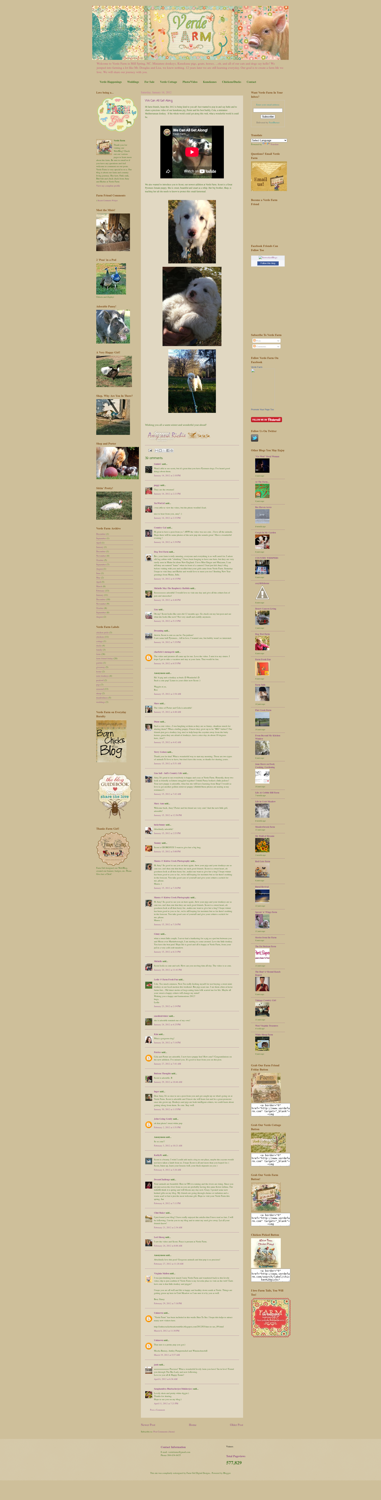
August (99, 568)
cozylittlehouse (262, 583)
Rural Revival (262, 886)
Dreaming (159, 630)
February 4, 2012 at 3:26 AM (167, 1169)
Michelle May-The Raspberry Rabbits (172, 588)
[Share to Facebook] (168, 450)
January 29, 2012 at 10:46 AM (168, 1081)
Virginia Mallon (161, 1273)
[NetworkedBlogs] (268, 257)
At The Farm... (262, 481)
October (100, 560)
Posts (258, 340)
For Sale (149, 82)
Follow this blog (268, 263)
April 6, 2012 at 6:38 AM (165, 1379)
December (101, 533)
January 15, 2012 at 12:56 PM (168, 815)
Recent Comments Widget (108, 200)
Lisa (156, 609)
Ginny (157, 934)
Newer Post (148, 1425)
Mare (156, 703)
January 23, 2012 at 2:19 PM (167, 1006)
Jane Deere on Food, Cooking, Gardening (265, 765)
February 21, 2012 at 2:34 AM (168, 1227)
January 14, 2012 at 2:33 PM (167, 517)
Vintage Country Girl (265, 1000)
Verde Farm (256, 367)
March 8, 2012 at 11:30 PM (166, 1330)
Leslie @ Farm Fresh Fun (166, 979)
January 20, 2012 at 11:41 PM (168, 969)
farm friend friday (104, 658)
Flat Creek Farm (263, 710)
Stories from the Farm (265, 937)
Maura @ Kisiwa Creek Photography (172, 861)
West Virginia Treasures (266, 1025)
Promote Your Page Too (262, 409)
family (99, 649)
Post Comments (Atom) (164, 1431)
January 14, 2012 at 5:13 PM (167, 620)
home (98, 671)
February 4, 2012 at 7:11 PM (167, 1203)
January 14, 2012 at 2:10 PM (167, 475)
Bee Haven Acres (263, 507)
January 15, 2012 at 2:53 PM (167, 833)
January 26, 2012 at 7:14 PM (167, 1042)
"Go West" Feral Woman (267, 456)
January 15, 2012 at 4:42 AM (167, 742)
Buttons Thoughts (162, 1073)
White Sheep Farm (264, 1034)
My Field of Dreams (264, 836)
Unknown (158, 1312)
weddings (100, 701)
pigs (98, 684)
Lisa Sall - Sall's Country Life (168, 773)
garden (99, 662)
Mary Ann (159, 803)
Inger (156, 1091)
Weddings (133, 82)
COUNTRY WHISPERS (266, 558)
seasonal (100, 688)
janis (156, 1364)
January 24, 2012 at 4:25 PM (167, 1024)
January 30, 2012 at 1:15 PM (167, 1109)
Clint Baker (159, 1212)
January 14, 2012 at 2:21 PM (167, 493)
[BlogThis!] (160, 450)
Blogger (226, 1472)
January (99, 546)
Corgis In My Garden (265, 532)
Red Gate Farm (262, 861)
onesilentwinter (161, 1016)
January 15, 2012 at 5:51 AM (167, 763)
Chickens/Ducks (231, 82)
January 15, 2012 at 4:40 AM (167, 711)
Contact (251, 82)
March (99, 586)
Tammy (157, 843)
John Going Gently (163, 1118)
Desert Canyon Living (265, 608)
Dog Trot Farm (161, 551)
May (98, 577)
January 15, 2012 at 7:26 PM (167, 887)
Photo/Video (190, 82)
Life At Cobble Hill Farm (267, 792)
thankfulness (102, 697)
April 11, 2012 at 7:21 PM (166, 1403)
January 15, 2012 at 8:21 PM (167, 951)
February (100, 590)
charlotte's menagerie (164, 651)
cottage (99, 641)
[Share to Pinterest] (172, 450)
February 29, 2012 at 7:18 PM (168, 1303)
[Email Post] (150, 450)
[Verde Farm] (263, 406)
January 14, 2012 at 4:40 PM (167, 599)
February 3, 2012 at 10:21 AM (168, 1145)
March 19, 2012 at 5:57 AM (167, 1354)
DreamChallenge (162, 1179)
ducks (99, 645)
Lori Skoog (159, 1237)
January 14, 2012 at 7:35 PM (167, 642)
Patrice (157, 1052)
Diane (157, 721)
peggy (157, 485)
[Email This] (157, 450)
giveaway (100, 667)
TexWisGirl (159, 503)
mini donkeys (102, 675)
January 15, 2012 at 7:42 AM (167, 793)
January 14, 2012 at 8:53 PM (167, 663)
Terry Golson (160, 752)
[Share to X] (164, 450)
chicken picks (102, 632)
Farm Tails (260, 684)
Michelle (158, 961)
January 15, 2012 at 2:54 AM (167, 693)
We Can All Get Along (158, 101)
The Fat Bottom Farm (265, 946)
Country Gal (160, 527)
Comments (261, 346)
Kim (156, 1034)
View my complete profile (108, 185)
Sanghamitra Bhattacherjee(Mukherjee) (173, 1388)
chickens (100, 636)
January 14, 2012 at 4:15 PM (167, 578)
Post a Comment (157, 1409)
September (101, 538)
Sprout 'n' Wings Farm (266, 912)
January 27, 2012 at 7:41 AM (167, 1063)
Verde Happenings (111, 82)
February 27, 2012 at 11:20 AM (168, 1263)
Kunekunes (209, 82)
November (101, 555)
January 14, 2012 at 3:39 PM (167, 541)
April (98, 542)
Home (192, 1425)
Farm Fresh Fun (263, 659)
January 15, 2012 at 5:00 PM (167, 851)
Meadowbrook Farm (265, 826)
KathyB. (158, 1155)
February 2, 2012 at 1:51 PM (167, 1127)
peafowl (100, 680)
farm (98, 653)
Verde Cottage (168, 82)
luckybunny (159, 824)
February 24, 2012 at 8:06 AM (168, 1245)
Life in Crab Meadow (265, 801)
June (98, 573)
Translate (274, 144)
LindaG (157, 464)
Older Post (236, 1425)
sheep (98, 693)
